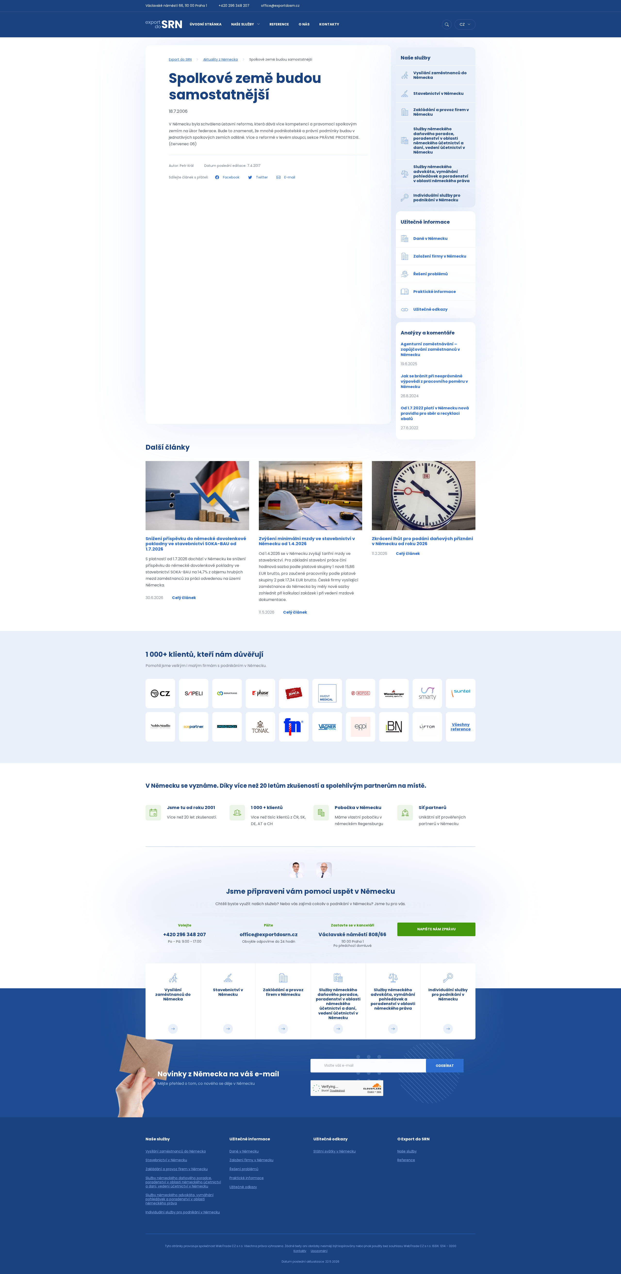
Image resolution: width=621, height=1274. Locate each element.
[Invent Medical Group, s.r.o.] (327, 693)
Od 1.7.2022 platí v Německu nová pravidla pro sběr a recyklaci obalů (435, 418)
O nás (304, 24)
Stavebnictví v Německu (166, 1160)
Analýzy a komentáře (428, 332)
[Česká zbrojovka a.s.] (160, 693)
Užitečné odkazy (243, 1187)
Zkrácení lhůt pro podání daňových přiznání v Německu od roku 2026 (422, 541)
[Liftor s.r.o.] (427, 727)
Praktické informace (246, 1178)
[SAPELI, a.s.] (194, 693)
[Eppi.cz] (361, 727)
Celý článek (184, 597)
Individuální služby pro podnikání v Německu (183, 1212)
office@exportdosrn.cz (280, 5)
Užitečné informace (425, 222)
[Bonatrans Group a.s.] (227, 693)
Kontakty (329, 24)
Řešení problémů (243, 1169)
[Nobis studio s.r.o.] (160, 727)
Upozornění (319, 1251)
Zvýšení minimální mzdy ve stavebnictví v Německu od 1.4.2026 (307, 541)
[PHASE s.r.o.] (260, 693)
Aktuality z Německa (220, 59)
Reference (279, 24)
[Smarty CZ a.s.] (427, 693)
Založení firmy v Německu (251, 1160)
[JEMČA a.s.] (294, 693)
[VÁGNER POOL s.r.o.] (327, 727)
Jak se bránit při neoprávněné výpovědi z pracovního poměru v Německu (434, 386)
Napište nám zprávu (436, 929)
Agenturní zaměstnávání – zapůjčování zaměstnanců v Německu (430, 354)
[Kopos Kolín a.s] (361, 693)
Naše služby (242, 24)
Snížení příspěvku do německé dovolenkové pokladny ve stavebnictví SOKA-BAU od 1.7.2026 (196, 544)
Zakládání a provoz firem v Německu (177, 1169)
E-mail (289, 177)
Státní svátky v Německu (334, 1151)
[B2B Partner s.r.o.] (194, 727)
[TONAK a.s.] (260, 727)
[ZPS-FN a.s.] (294, 727)
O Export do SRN (413, 1139)
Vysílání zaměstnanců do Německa (176, 1151)
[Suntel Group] (460, 693)
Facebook (231, 177)
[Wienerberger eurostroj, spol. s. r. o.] (394, 693)
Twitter (262, 177)
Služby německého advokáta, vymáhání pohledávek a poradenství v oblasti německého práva (179, 1199)
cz (463, 24)
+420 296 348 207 (234, 5)
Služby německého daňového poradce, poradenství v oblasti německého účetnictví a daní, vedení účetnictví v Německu (183, 1182)
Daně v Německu (244, 1151)
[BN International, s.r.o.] (394, 727)
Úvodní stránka (205, 24)
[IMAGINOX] (227, 727)
